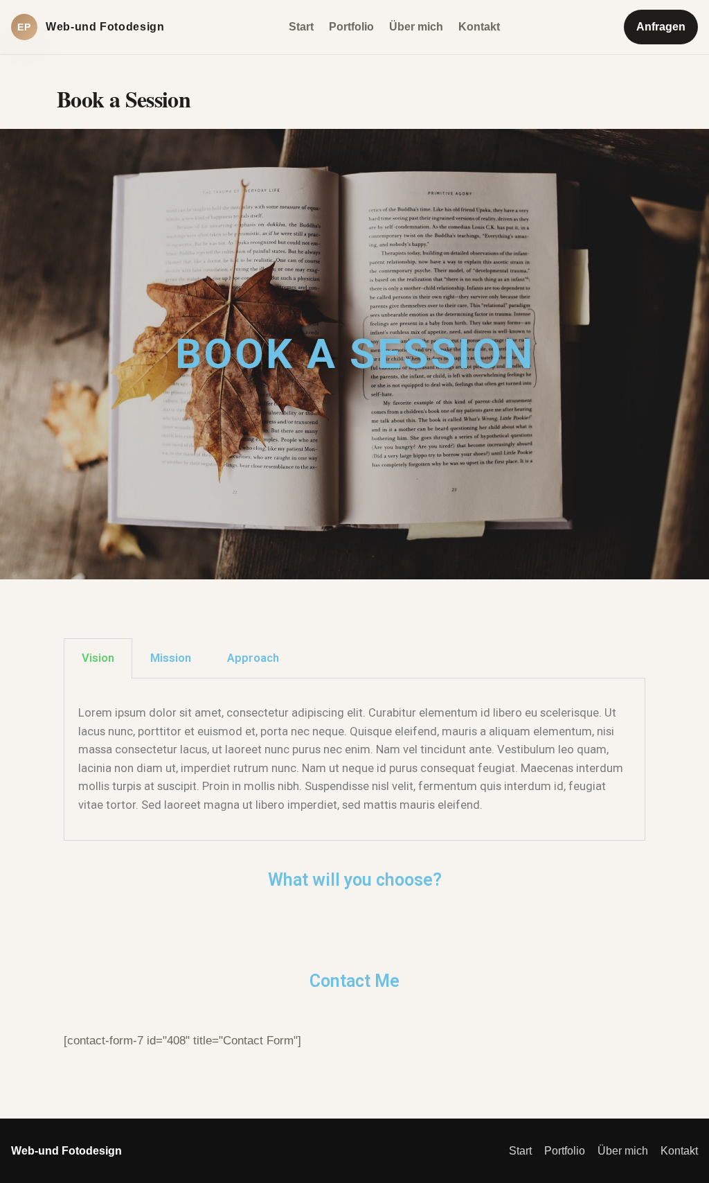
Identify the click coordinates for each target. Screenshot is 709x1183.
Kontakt (479, 27)
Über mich (416, 27)
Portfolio (351, 27)
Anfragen (660, 27)
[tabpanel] (354, 759)
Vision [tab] (98, 658)
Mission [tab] (170, 658)
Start (301, 27)
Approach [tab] (253, 658)
